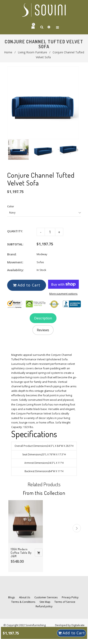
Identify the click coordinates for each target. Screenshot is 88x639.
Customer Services (46, 597)
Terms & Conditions (23, 602)
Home (8, 52)
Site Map (44, 602)
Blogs (11, 597)
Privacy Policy (70, 597)
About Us (24, 597)
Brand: (12, 254)
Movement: (15, 262)
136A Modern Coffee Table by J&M (21, 552)
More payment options (63, 293)
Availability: (15, 270)
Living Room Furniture (32, 52)
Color (10, 206)
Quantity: (15, 231)
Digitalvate (78, 625)
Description (43, 318)
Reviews (43, 330)
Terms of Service (64, 602)
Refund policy (44, 606)
